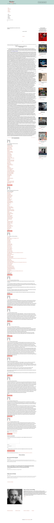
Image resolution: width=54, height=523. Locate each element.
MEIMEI (8, 299)
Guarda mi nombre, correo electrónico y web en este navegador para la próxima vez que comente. (20, 448)
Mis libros (9, 18)
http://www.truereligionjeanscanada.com (18, 252)
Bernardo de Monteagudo (12, 457)
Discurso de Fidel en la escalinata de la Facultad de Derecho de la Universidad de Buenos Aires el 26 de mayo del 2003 (20, 466)
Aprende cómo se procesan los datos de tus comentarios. (25, 452)
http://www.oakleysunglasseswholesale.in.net (21, 262)
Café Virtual (9, 15)
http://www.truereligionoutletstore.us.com (17, 270)
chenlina (8, 143)
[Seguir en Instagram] (9, 3)
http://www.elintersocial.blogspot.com (12, 432)
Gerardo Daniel (9, 326)
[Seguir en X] (8, 3)
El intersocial (8, 421)
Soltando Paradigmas (27, 519)
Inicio (8, 14)
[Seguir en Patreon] (14, 3)
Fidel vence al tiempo (11, 473)
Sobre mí (9, 17)
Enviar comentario (11, 450)
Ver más (25, 496)
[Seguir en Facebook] (11, 3)
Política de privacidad (10, 510)
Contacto (33, 510)
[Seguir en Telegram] (15, 3)
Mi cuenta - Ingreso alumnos (42, 2)
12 (22, 41)
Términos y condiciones (26, 510)
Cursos (9, 16)
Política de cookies (17, 510)
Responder (10, 185)
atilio (7, 312)
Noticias (23, 36)
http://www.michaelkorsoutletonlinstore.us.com (20, 258)
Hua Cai (8, 236)
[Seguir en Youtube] (12, 3)
